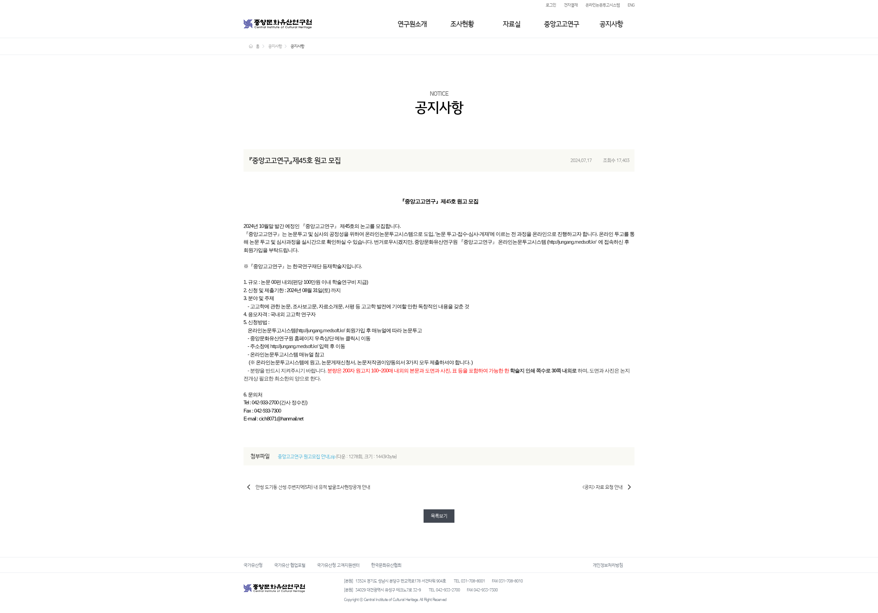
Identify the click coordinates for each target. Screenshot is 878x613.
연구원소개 (412, 24)
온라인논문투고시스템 (602, 5)
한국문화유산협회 (386, 565)
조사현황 (462, 24)
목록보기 (439, 516)
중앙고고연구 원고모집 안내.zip (306, 457)
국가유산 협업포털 (289, 565)
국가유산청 (253, 565)
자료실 (511, 24)
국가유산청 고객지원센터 (338, 565)
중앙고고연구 (561, 24)
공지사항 (611, 24)
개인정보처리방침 (608, 565)
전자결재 (571, 5)
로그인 (551, 5)
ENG (631, 5)
